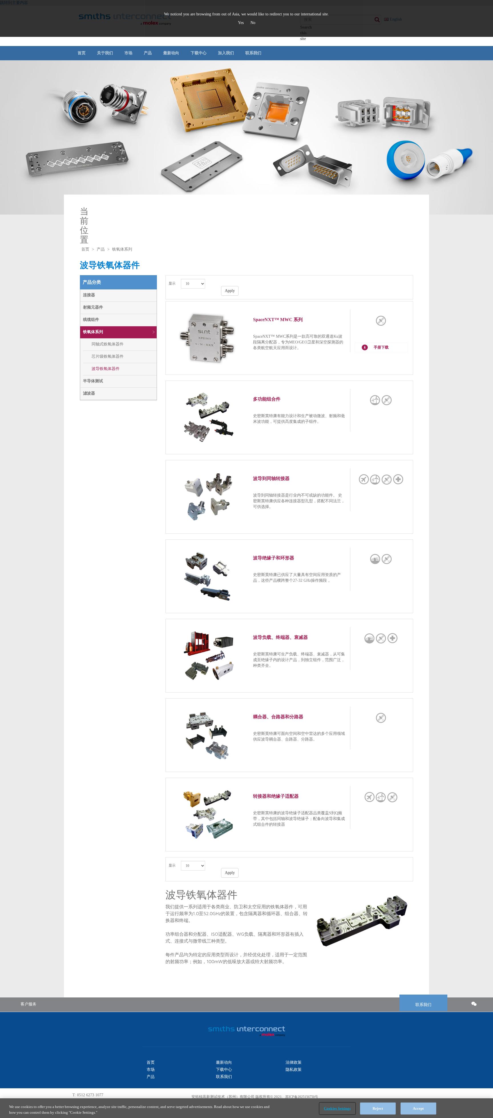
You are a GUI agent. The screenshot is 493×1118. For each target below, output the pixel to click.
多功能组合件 (266, 399)
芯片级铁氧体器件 (108, 356)
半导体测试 (93, 381)
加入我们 (226, 53)
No (252, 23)
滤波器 (89, 393)
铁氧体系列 (93, 332)
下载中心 (199, 53)
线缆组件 (91, 319)
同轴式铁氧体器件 (108, 344)
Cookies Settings (337, 1108)
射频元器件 (93, 307)
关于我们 (105, 53)
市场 (128, 53)
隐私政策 (294, 1069)
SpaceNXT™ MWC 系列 (278, 319)
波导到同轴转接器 (271, 478)
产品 (148, 53)
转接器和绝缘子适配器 (276, 796)
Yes (241, 23)
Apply (230, 291)
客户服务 (29, 1004)
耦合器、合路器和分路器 (278, 716)
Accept (418, 1108)
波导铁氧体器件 (106, 369)
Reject (378, 1108)
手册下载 (381, 347)
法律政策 (294, 1062)
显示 (172, 283)
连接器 (89, 295)
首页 (82, 53)
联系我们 (253, 53)
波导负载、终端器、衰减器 (280, 637)
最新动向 (171, 53)
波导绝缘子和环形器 (273, 557)
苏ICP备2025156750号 (301, 1097)
